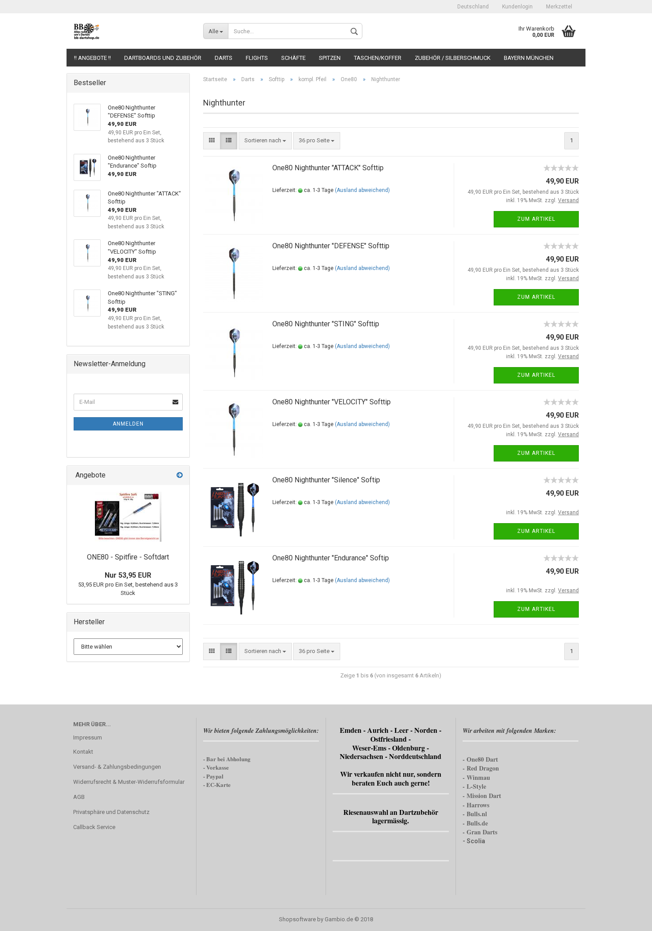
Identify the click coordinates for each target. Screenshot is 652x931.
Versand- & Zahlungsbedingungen (117, 766)
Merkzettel (559, 7)
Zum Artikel (536, 219)
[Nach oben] (627, 917)
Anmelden (128, 424)
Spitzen (330, 58)
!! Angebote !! (92, 58)
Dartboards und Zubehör (162, 58)
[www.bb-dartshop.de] (131, 31)
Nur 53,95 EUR (128, 575)
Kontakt (83, 751)
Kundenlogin (517, 7)
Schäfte (293, 58)
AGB (79, 797)
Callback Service (94, 827)
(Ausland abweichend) (362, 190)
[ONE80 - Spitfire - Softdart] (128, 517)
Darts (223, 58)
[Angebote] (180, 475)
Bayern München (529, 58)
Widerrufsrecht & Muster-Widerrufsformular (129, 781)
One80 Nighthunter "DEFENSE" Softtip (330, 246)
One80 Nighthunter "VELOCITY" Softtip (331, 402)
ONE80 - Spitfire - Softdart (128, 557)
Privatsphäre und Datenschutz (111, 812)
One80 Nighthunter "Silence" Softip (326, 480)
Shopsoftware (297, 919)
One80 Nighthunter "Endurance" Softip (330, 558)
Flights (257, 58)
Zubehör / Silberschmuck (453, 58)
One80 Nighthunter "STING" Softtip (325, 324)
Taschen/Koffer (377, 58)
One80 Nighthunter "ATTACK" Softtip (328, 168)
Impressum (87, 737)
